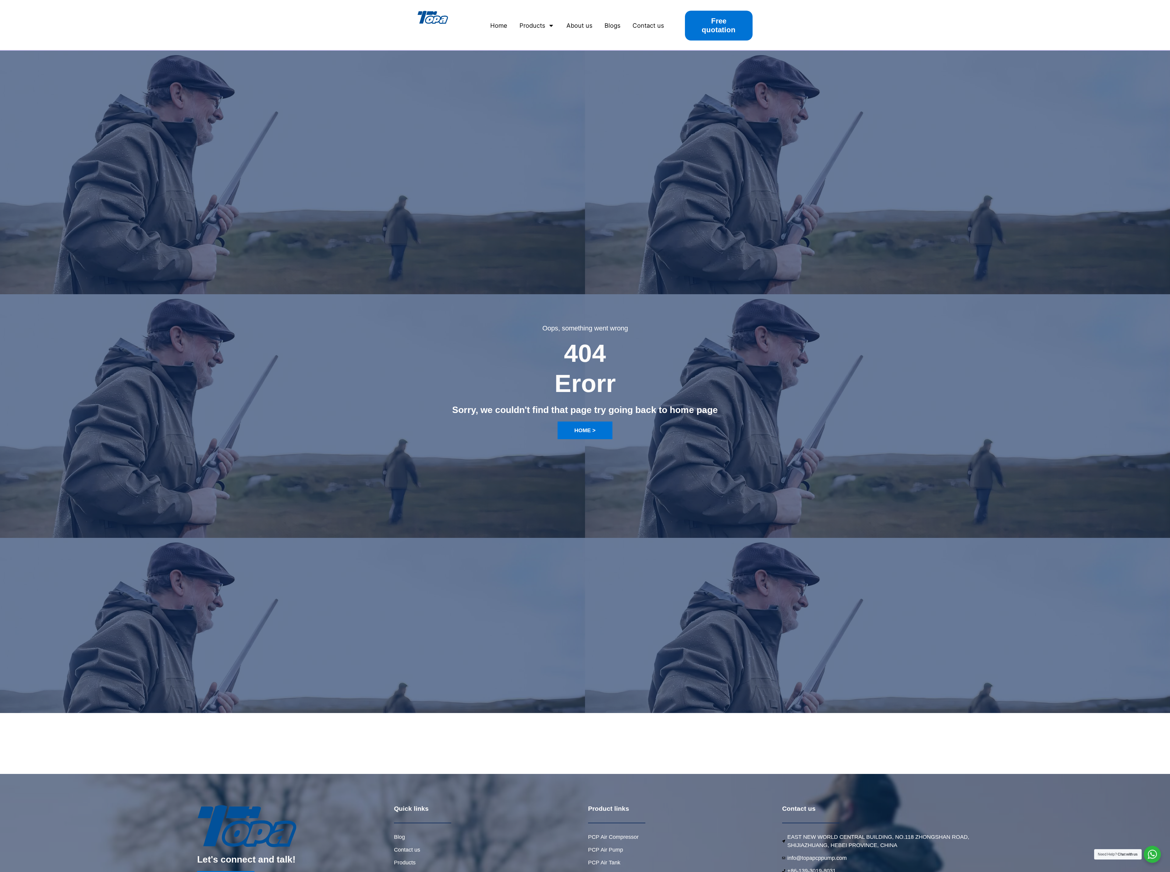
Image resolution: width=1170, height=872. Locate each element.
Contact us (648, 25)
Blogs (612, 25)
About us (579, 25)
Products (532, 25)
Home (498, 25)
